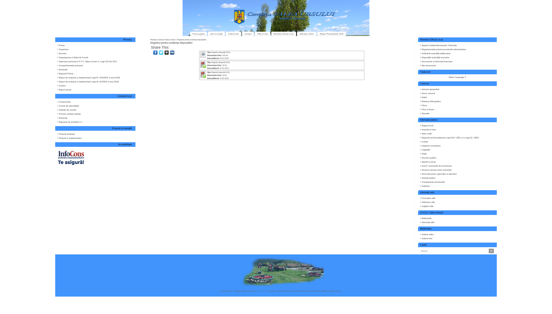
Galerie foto (233, 34)
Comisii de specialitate (69, 106)
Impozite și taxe (429, 129)
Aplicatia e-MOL (306, 34)
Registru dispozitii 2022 (220, 62)
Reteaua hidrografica (431, 101)
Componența (65, 102)
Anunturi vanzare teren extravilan (437, 170)
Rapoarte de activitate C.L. (71, 122)
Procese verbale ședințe (70, 114)
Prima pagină (198, 34)
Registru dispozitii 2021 (220, 72)
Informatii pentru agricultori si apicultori (439, 174)
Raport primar (65, 90)
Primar (62, 45)
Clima (424, 105)
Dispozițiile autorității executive (435, 57)
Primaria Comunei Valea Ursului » (163, 40)
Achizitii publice (428, 178)
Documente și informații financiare (437, 61)
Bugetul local (427, 125)
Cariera (62, 86)
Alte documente (429, 65)
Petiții (424, 154)
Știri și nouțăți (216, 34)
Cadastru (426, 186)
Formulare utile (428, 198)
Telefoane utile (428, 202)
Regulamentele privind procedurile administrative (444, 49)
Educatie (426, 113)
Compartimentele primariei (71, 65)
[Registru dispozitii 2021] (202, 77)
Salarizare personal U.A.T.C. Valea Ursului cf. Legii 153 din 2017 (88, 61)
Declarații (63, 69)
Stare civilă (427, 133)
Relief (424, 97)
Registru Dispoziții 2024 (220, 52)
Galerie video (428, 234)
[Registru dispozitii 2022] (202, 67)
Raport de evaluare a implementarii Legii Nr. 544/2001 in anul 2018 (89, 77)
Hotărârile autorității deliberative (436, 53)
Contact (248, 34)
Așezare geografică (430, 89)
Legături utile (427, 206)
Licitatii (425, 142)
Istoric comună (428, 93)
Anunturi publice (429, 158)
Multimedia (427, 218)
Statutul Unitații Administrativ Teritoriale (439, 45)
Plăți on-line (262, 34)
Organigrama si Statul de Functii (73, 57)
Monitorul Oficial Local (284, 34)
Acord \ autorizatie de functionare (437, 166)
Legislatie (426, 150)
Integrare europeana (431, 146)
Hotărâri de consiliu (67, 110)
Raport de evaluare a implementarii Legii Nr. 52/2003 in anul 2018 (89, 81)
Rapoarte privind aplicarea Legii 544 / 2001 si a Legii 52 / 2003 (450, 137)
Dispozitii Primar (66, 73)
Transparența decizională (433, 182)
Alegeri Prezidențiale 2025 (332, 34)
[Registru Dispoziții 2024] (202, 57)
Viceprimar (64, 49)
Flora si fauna (428, 109)
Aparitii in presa (429, 162)
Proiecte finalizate (67, 134)
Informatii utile (428, 222)
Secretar (63, 53)
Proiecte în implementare (70, 138)
